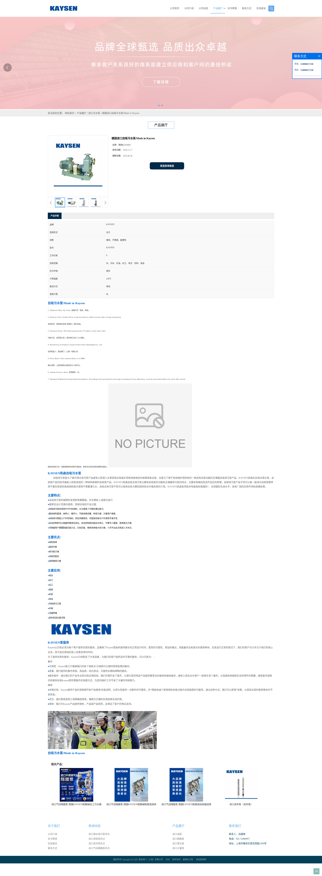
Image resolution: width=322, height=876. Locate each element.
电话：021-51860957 (239, 839)
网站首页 (69, 113)
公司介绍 (189, 8)
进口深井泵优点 (97, 843)
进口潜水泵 (178, 843)
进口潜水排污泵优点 (99, 834)
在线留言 (261, 8)
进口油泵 (177, 834)
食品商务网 (201, 859)
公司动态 (203, 8)
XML (168, 859)
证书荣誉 (232, 8)
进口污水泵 (94, 113)
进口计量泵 (178, 848)
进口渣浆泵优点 (97, 839)
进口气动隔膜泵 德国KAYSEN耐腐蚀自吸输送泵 (186, 804)
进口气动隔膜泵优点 (99, 848)
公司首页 (174, 8)
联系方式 (246, 8)
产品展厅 (218, 8)
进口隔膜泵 (178, 839)
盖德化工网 (188, 859)
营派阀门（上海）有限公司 (151, 859)
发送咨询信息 (167, 166)
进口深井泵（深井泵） (241, 804)
